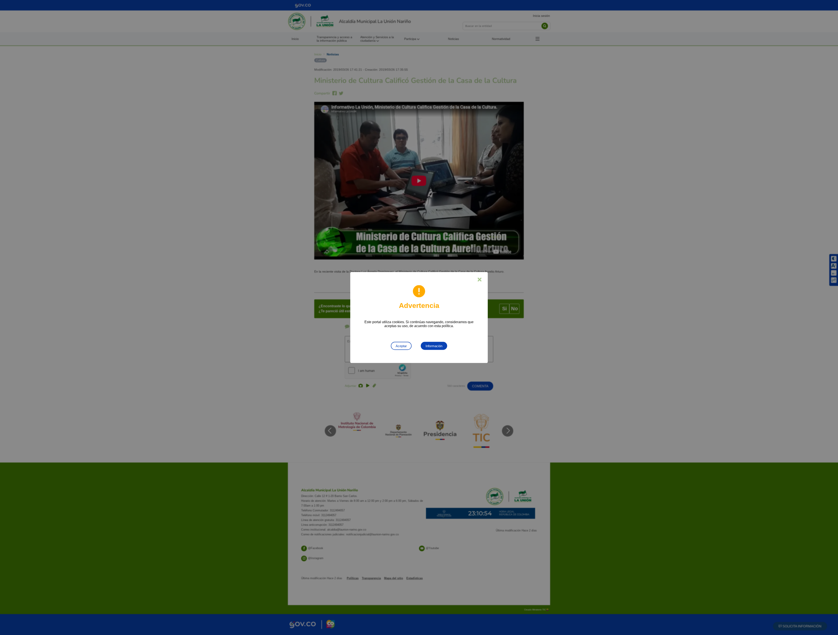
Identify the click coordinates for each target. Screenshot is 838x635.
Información (434, 346)
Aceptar (401, 346)
